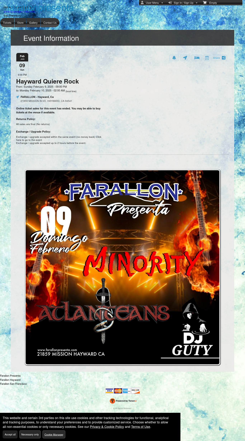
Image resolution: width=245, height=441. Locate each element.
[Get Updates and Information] (174, 58)
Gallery (33, 22)
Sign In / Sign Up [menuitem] (183, 2)
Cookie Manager (53, 434)
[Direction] (185, 58)
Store (20, 22)
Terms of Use (140, 426)
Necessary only (30, 434)
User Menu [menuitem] (152, 2)
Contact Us (50, 22)
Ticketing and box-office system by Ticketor (123, 402)
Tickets (7, 22)
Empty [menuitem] (211, 2)
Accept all (10, 434)
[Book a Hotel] (196, 58)
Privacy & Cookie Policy (107, 426)
